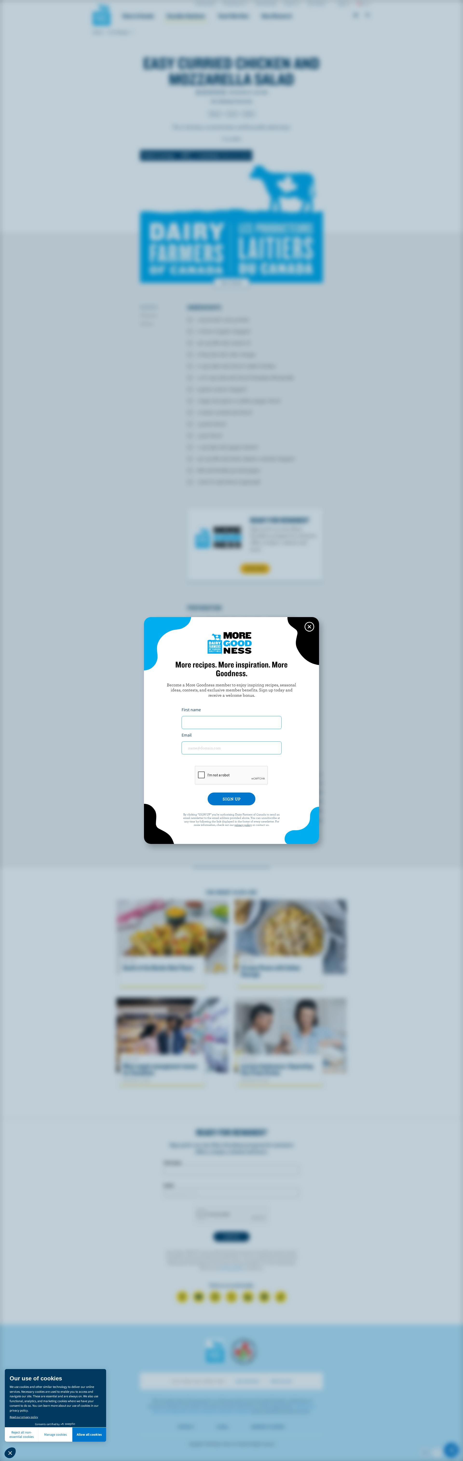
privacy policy (243, 824)
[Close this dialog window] (309, 627)
